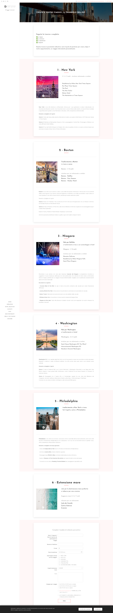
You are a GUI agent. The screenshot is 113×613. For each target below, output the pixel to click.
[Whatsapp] (6, 1)
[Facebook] (8, 1)
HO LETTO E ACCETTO (65, 590)
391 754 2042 (109, 1)
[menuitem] (9, 302)
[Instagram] (2, 1)
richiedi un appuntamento (82, 1)
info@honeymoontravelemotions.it (97, 1)
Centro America (66, 505)
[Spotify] (4, 1)
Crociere (64, 508)
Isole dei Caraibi (67, 503)
